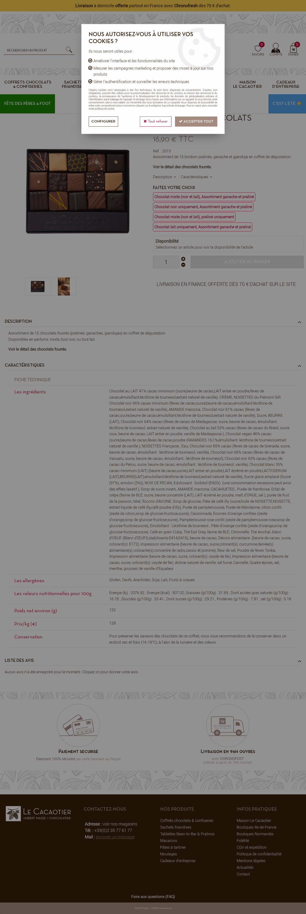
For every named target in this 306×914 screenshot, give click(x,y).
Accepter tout (198, 121)
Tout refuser (157, 121)
